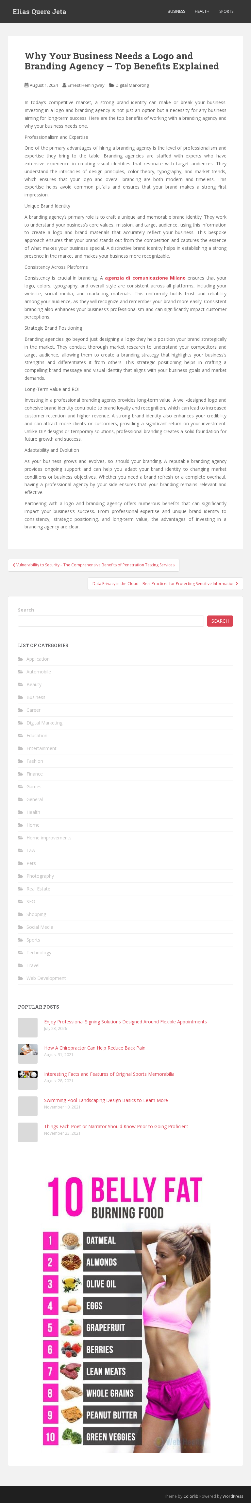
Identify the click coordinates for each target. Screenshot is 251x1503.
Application (38, 659)
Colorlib (190, 1496)
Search (26, 610)
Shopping (36, 914)
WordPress (233, 1496)
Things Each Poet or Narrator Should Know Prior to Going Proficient (116, 1126)
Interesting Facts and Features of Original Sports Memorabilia (109, 1074)
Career (33, 710)
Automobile (38, 672)
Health (202, 11)
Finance (34, 774)
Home (33, 825)
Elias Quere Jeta (39, 11)
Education (36, 735)
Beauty (34, 684)
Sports (226, 11)
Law (30, 850)
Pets (31, 863)
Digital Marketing (132, 85)
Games (34, 786)
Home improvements (49, 837)
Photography (40, 876)
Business (176, 11)
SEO (30, 901)
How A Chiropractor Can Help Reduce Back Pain (94, 1048)
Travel (33, 965)
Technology (38, 952)
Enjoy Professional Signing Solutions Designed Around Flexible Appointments (125, 1021)
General (34, 799)
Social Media (39, 927)
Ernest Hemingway (86, 85)
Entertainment (41, 748)
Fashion (34, 761)
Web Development (46, 978)
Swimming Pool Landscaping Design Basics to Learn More (106, 1100)
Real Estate (38, 889)
